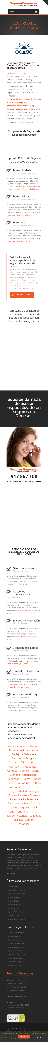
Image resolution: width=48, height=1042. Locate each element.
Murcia (12, 795)
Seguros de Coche (13, 901)
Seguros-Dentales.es (14, 951)
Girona (35, 770)
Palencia (15, 799)
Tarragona (23, 811)
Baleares (29, 754)
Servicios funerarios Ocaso (17, 584)
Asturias (25, 750)
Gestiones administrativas (22, 593)
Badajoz (17, 754)
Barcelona (18, 758)
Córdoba (12, 770)
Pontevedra (29, 799)
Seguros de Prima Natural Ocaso (19, 215)
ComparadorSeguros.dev (16, 954)
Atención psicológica (25, 647)
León (28, 787)
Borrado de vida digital (26, 694)
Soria (11, 811)
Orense (34, 795)
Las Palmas (15, 787)
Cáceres (12, 762)
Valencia (22, 815)
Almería (13, 750)
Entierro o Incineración (26, 620)
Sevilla (35, 807)
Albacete (21, 746)
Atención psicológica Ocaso (17, 664)
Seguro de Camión (14, 915)
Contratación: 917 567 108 (17, 984)
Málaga (33, 791)
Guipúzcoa (13, 778)
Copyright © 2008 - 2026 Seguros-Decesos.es (21, 1029)
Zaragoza (24, 823)
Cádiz (22, 762)
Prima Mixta (20, 222)
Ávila (35, 750)
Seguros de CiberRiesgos (16, 890)
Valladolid (35, 815)
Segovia (24, 807)
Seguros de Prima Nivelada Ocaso (26, 189)
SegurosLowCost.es (14, 936)
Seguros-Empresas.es (14, 958)
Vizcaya (18, 819)
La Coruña (23, 782)
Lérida (37, 787)
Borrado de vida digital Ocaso (24, 710)
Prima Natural (21, 196)
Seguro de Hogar (13, 886)
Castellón (14, 766)
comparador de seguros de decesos (25, 99)
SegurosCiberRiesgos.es (15, 962)
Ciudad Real (30, 766)
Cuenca (24, 770)
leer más (10, 873)
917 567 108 (24, 476)
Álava (10, 746)
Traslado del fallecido (26, 671)
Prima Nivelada (22, 170)
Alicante (34, 746)
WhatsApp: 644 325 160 (16, 990)
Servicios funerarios (25, 568)
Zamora (29, 819)
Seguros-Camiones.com (15, 933)
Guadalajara (29, 774)
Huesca (37, 778)
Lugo (13, 791)
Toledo (11, 815)
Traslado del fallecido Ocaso (18, 687)
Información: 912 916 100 (17, 980)
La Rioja (36, 782)
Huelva (26, 778)
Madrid (23, 791)
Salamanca (14, 803)
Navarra (22, 795)
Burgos (30, 758)
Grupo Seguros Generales (21, 109)
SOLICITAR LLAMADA (18, 277)
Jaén (11, 782)
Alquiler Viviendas (13, 905)
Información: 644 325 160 (16, 987)
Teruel (34, 811)
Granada (15, 774)
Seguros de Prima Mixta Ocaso (18, 241)
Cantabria (33, 762)
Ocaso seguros (13, 89)
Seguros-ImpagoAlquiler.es (16, 947)
